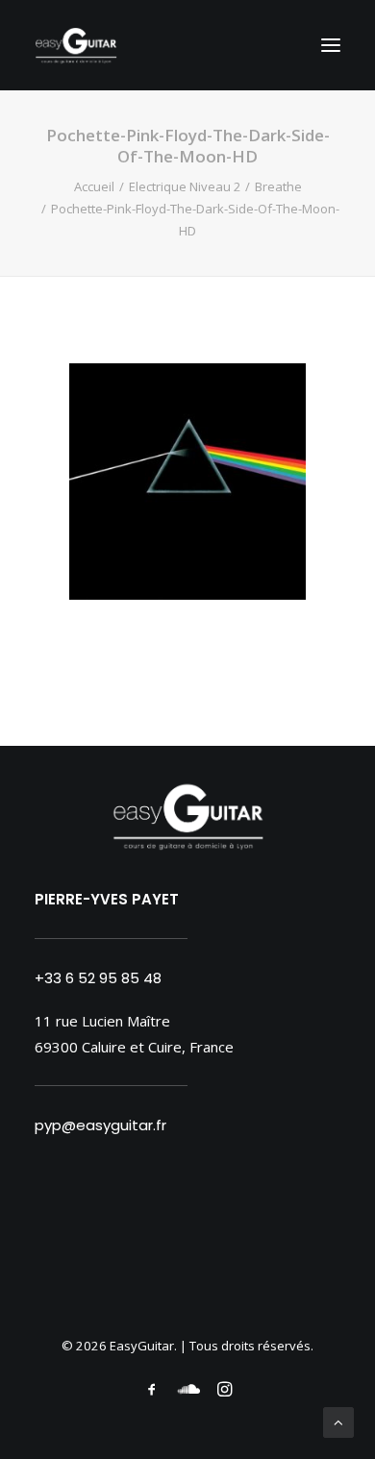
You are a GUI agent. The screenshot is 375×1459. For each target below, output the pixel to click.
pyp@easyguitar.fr (100, 1125)
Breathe (278, 186)
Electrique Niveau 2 (184, 186)
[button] (331, 45)
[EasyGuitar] (76, 45)
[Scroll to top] (338, 1420)
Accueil (94, 186)
